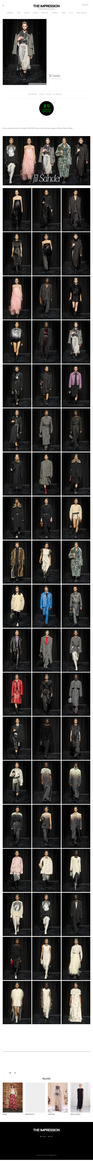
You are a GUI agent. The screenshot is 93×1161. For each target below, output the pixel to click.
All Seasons (58, 94)
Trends (63, 13)
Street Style (45, 13)
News (19, 13)
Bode (5, 1114)
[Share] (10, 1073)
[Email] (15, 1073)
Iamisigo (51, 1114)
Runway (35, 13)
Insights (26, 13)
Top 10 (71, 13)
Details (41, 94)
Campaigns (10, 13)
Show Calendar (81, 13)
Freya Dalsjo (75, 1114)
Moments (55, 13)
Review (48, 94)
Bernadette (29, 1114)
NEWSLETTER (85, 5)
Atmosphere (33, 94)
